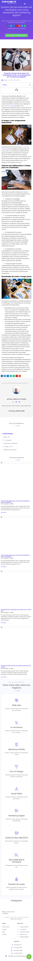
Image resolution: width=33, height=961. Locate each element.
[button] (24, 3)
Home (3, 20)
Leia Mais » (4, 512)
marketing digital (9, 106)
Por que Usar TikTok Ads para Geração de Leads (16, 666)
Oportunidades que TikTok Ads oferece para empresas (15, 501)
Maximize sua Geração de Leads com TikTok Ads (16, 610)
